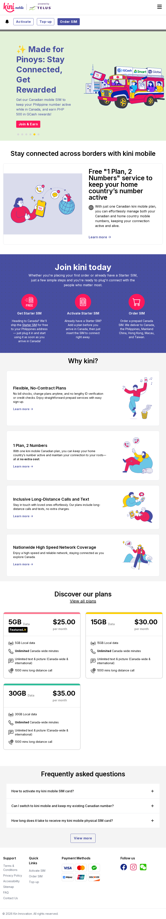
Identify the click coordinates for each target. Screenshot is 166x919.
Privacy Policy (12, 875)
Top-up (45, 22)
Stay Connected (32, 121)
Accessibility (11, 881)
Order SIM (68, 22)
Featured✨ (18, 629)
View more (83, 838)
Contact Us (10, 898)
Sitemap (8, 886)
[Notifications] (7, 22)
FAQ (6, 892)
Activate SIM (37, 870)
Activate (23, 22)
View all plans (83, 601)
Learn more (98, 237)
